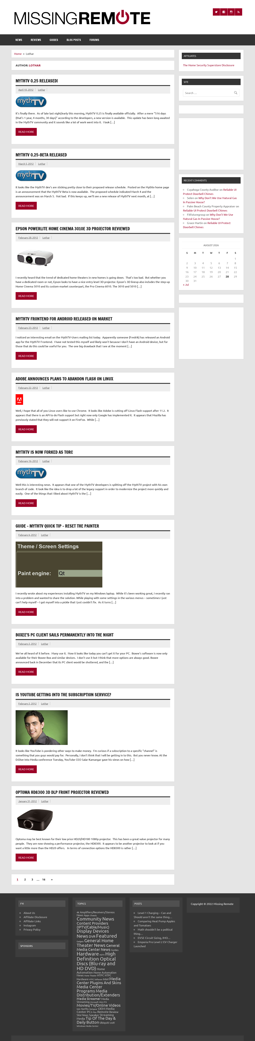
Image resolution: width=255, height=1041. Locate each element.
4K (78, 912)
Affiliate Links (32, 921)
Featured (106, 936)
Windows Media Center (88, 1026)
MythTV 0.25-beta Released (41, 155)
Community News (95, 919)
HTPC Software (95, 979)
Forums (94, 40)
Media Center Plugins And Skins (99, 980)
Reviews (36, 40)
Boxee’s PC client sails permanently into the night (64, 635)
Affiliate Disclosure (35, 917)
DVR (92, 936)
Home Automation (91, 970)
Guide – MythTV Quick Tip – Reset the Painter (57, 526)
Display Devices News (93, 933)
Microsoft (94, 1002)
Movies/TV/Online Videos (99, 1005)
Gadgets (80, 941)
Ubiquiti (104, 1022)
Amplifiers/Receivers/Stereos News (96, 913)
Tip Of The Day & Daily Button (96, 1020)
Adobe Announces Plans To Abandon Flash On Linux (64, 379)
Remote (103, 1011)
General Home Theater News (95, 943)
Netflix (85, 1008)
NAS (78, 1009)
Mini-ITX (103, 1002)
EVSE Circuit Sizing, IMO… (154, 937)
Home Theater (90, 975)
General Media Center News (98, 947)
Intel (106, 979)
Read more (26, 131)
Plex (95, 1012)
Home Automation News (96, 974)
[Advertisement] (211, 144)
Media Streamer (89, 998)
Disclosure (228, 65)
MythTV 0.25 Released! (37, 81)
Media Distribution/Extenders (98, 992)
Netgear (93, 1009)
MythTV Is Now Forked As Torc (44, 452)
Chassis (93, 915)
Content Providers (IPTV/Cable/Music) (93, 925)
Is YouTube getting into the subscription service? (63, 695)
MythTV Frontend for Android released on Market (64, 319)
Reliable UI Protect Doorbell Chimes (205, 210)
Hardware (88, 954)
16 (43, 879)
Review (113, 1011)
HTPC (100, 975)
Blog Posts (74, 40)
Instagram (30, 925)
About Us (29, 912)
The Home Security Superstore (202, 65)
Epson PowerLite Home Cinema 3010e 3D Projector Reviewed (73, 229)
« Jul (186, 284)
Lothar (41, 89)
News (18, 40)
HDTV (102, 954)
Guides (54, 40)
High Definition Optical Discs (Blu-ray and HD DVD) (96, 961)
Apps (86, 915)
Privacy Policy (32, 929)
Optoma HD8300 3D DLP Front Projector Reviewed (62, 792)
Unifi (112, 1022)
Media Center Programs (89, 988)
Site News (82, 1015)
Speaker (94, 1015)
